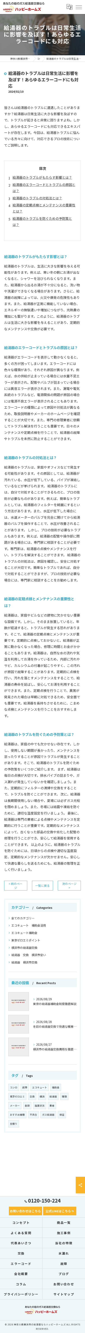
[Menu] (78, 6)
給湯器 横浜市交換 (24, 962)
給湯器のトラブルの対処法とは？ (37, 197)
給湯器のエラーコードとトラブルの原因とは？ (44, 187)
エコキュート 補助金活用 (28, 925)
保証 (61, 1114)
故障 (24, 1087)
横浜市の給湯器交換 (24, 948)
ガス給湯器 (48, 1114)
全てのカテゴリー (22, 918)
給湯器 (53, 1096)
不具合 (33, 1114)
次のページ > (69, 886)
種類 (64, 1096)
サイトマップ (63, 1294)
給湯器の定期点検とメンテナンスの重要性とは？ (44, 208)
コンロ (13, 1087)
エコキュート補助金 (24, 933)
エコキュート (39, 1087)
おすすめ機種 (17, 1114)
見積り (13, 1123)
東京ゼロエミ (17, 1096)
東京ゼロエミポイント (25, 940)
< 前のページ (15, 886)
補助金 (55, 1087)
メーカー (15, 1105)
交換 (32, 1096)
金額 (27, 1105)
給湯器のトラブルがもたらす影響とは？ (42, 177)
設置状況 (40, 1105)
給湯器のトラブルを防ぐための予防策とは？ (42, 221)
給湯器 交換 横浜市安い (28, 955)
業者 (52, 1105)
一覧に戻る (42, 885)
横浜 (42, 1096)
